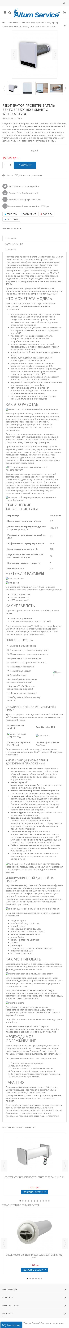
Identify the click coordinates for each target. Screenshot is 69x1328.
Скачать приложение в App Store (48, 743)
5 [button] (31, 1201)
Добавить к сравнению (30, 175)
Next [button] (65, 88)
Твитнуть (11, 214)
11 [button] (49, 1201)
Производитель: (9, 118)
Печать (9, 175)
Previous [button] (4, 88)
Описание (10, 238)
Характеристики (14, 243)
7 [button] (37, 1201)
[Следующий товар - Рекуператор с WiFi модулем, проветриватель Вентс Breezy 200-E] (66, 26)
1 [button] (20, 1201)
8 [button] (40, 1201)
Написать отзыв (11, 228)
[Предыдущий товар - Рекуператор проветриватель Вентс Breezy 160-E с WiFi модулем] (64, 26)
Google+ (47, 214)
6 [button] (34, 1201)
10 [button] (46, 1201)
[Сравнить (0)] (64, 3)
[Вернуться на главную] (3, 23)
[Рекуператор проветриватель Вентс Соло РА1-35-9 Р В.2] (34, 1154)
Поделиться (29, 214)
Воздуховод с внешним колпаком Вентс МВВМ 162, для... (34, 1256)
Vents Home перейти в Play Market (18, 743)
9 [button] (43, 1201)
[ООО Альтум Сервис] (37, 12)
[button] (11, 1325)
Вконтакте (12, 219)
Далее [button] (55, 54)
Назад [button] (14, 54)
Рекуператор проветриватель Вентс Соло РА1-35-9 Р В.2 (35, 1177)
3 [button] (25, 1201)
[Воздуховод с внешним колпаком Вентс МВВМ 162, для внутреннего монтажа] (34, 1232)
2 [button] (23, 1201)
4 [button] (28, 1201)
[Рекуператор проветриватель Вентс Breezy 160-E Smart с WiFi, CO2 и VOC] (13, 88)
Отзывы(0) (10, 249)
